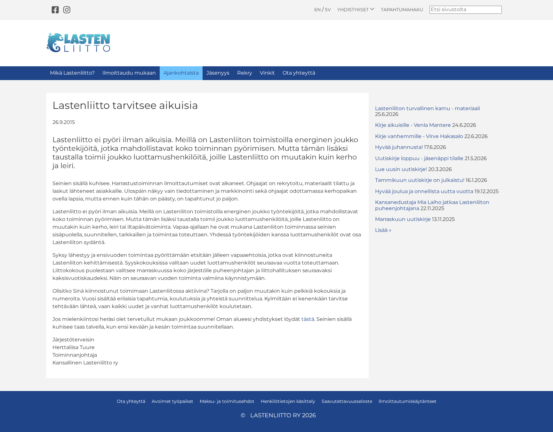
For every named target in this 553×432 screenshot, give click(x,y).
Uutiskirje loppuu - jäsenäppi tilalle (419, 158)
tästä (307, 319)
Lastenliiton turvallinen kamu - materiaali (427, 108)
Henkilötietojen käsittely (288, 401)
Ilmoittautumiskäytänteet (408, 401)
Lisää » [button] (383, 230)
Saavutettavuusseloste (347, 401)
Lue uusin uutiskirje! (401, 169)
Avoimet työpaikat (172, 401)
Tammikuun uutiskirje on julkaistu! (419, 180)
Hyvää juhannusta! (399, 147)
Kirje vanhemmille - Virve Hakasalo (419, 136)
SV (328, 9)
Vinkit (267, 73)
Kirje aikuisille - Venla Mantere (413, 125)
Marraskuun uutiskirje (403, 219)
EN (317, 9)
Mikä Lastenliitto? (72, 73)
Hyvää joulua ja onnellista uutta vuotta (424, 191)
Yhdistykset (353, 9)
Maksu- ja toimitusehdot (227, 401)
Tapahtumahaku (402, 9)
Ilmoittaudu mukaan (129, 73)
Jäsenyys (217, 73)
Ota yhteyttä (299, 73)
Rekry (244, 73)
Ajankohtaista (181, 73)
